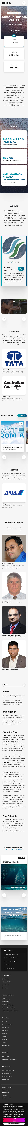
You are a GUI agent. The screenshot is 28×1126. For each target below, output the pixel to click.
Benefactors (5, 1027)
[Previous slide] (4, 319)
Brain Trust (5, 1039)
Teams (4, 1042)
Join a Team (5, 1079)
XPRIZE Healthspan (7, 1005)
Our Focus (5, 988)
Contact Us (5, 1092)
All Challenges (6, 999)
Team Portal (5, 1090)
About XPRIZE (6, 982)
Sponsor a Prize (6, 1073)
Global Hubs (5, 1045)
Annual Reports (6, 1097)
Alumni (4, 1036)
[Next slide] (24, 319)
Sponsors (5, 1030)
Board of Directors (7, 1024)
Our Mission (5, 979)
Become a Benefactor (8, 1070)
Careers (4, 1095)
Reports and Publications (9, 1059)
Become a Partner (7, 1076)
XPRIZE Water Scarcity (8, 1007)
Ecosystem (5, 1021)
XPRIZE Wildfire (6, 1002)
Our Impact (5, 1056)
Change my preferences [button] (14, 1123)
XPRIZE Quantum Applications (11, 1010)
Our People (5, 985)
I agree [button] (14, 1118)
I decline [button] (14, 1121)
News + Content (6, 1087)
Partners (4, 1033)
